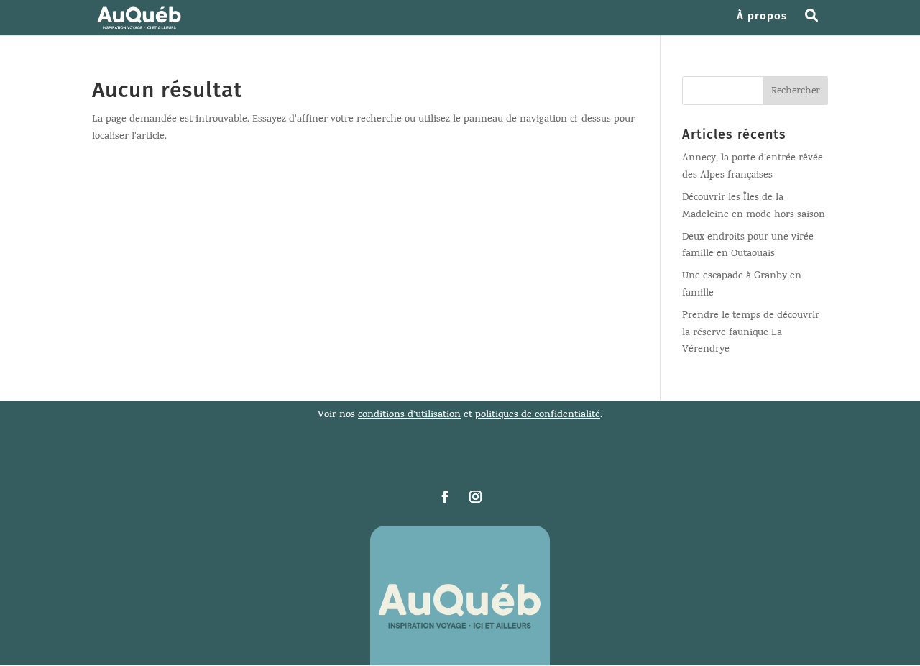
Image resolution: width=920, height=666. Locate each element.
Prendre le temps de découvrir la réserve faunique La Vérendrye (750, 333)
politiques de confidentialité (537, 415)
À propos (762, 16)
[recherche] (817, 23)
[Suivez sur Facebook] (445, 497)
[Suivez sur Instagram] (475, 497)
